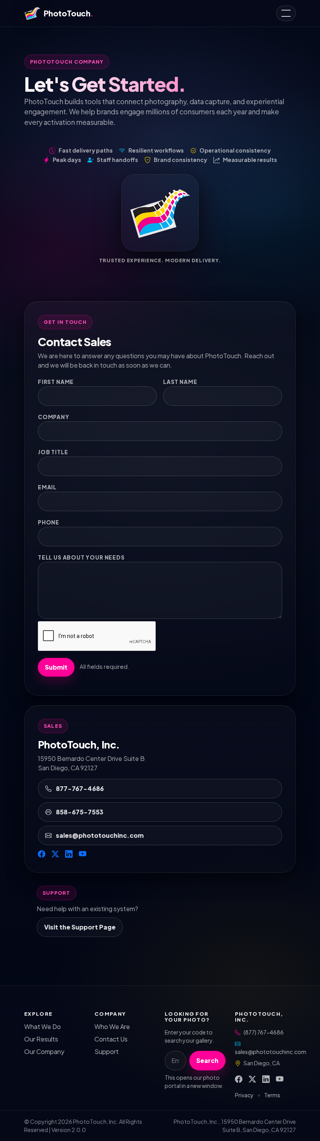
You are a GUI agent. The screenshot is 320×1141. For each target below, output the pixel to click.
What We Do (42, 1026)
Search (207, 1060)
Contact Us (111, 1039)
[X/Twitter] (55, 854)
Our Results (41, 1039)
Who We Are (112, 1026)
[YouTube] (82, 854)
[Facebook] (41, 854)
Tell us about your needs (81, 557)
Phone (48, 522)
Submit (56, 667)
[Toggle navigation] (286, 13)
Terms (272, 1094)
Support (106, 1051)
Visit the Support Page (80, 927)
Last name (180, 382)
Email (47, 487)
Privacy (244, 1094)
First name (56, 382)
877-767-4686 (79, 788)
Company (53, 417)
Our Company (44, 1051)
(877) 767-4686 (264, 1032)
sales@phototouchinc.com (99, 835)
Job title (53, 452)
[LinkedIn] (69, 854)
